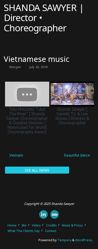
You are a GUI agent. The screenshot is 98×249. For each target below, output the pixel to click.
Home (12, 225)
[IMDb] (54, 214)
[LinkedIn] (43, 214)
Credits (51, 225)
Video (36, 225)
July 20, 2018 (38, 67)
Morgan (15, 67)
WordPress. (84, 240)
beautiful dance (77, 155)
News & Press (72, 225)
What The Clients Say (24, 230)
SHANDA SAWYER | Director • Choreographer (44, 18)
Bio (24, 225)
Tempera (64, 240)
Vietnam (15, 155)
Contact (50, 230)
